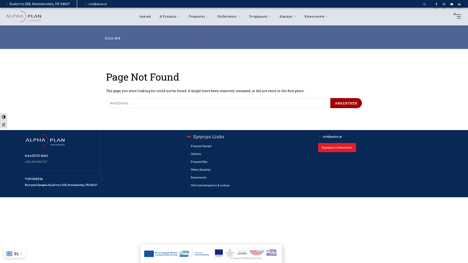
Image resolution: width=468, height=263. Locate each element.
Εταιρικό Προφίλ (201, 146)
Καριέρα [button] (286, 16)
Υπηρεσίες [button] (197, 16)
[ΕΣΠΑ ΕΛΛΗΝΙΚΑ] (177, 253)
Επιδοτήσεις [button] (227, 16)
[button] (424, 4)
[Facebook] (436, 4)
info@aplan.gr (97, 4)
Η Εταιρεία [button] (168, 16)
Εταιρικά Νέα (199, 161)
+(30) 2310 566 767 (36, 161)
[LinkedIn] (459, 4)
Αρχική (145, 16)
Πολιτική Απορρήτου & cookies (210, 185)
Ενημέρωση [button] (258, 16)
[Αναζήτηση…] (218, 103)
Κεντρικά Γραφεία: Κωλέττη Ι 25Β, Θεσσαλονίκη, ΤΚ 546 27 (61, 185)
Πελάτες (196, 154)
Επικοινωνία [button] (314, 16)
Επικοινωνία (198, 177)
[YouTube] (451, 4)
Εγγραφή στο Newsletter (337, 147)
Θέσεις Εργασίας (201, 169)
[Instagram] (444, 4)
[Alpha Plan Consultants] (23, 16)
